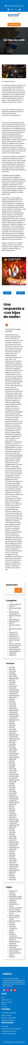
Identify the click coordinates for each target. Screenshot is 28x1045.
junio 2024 (12, 701)
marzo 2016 (12, 836)
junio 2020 (12, 742)
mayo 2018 (12, 787)
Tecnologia (12, 647)
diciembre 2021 (13, 714)
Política (11, 632)
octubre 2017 (13, 800)
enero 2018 (12, 795)
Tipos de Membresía (15, 949)
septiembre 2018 (14, 780)
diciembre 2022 (13, 710)
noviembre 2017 (14, 799)
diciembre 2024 (14, 690)
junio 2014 (12, 876)
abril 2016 (12, 834)
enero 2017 (12, 817)
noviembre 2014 (14, 866)
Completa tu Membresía (13, 901)
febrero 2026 (13, 677)
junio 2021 (12, 723)
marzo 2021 (12, 729)
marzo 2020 (12, 748)
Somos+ (7, 973)
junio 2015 (12, 853)
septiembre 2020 (14, 738)
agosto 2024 (13, 697)
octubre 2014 (13, 868)
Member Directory (14, 921)
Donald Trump (13, 619)
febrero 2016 (13, 838)
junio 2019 (12, 763)
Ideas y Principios (14, 915)
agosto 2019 (12, 759)
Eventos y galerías (14, 910)
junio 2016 (12, 830)
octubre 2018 (13, 778)
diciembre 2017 (13, 797)
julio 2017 (11, 806)
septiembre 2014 (14, 870)
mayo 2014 (12, 877)
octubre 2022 (13, 712)
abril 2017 (12, 812)
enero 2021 (12, 733)
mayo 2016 (12, 832)
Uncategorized (13, 651)
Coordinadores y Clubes (8, 1013)
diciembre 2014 (13, 864)
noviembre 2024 (14, 692)
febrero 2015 (13, 861)
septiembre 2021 (14, 720)
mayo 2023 (12, 705)
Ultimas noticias (14, 649)
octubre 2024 (13, 693)
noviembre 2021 (14, 716)
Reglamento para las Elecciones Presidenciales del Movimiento (15, 940)
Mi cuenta (12, 923)
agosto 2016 (12, 827)
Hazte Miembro (14, 24)
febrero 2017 (13, 815)
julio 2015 (11, 851)
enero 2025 (12, 688)
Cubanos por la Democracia (13, 613)
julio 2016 (11, 829)
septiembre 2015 (14, 847)
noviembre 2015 (14, 844)
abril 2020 (12, 746)
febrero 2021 (13, 731)
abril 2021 (12, 727)
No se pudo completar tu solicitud (13, 928)
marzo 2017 (12, 814)
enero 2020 (12, 752)
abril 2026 (12, 673)
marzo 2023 (12, 707)
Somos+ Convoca (14, 640)
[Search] (18, 590)
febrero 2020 (13, 750)
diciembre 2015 (13, 842)
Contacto (12, 956)
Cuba (10, 606)
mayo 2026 (12, 671)
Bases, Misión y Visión (15, 896)
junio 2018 (12, 785)
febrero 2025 (13, 686)
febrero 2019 (13, 770)
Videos (11, 653)
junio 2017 (12, 808)
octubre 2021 (13, 718)
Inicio (3, 997)
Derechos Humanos (15, 615)
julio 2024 (12, 699)
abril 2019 (12, 767)
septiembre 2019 (14, 757)
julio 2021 (11, 722)
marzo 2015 (12, 859)
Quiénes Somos (6, 1000)
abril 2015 (12, 857)
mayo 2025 (12, 682)
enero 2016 (12, 840)
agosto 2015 (12, 849)
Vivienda (11, 655)
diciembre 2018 (13, 774)
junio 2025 (12, 680)
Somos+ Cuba (13, 644)
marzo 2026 (12, 675)
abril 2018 (12, 789)
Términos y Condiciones (8, 1034)
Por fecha (12, 634)
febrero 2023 (13, 708)
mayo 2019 (12, 765)
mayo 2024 (12, 703)
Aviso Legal (12, 894)
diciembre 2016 (13, 819)
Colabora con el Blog (15, 898)
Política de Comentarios (13, 935)
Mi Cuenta (12, 925)
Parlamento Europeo (15, 629)
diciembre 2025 (14, 678)
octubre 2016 (13, 823)
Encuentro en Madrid (15, 908)
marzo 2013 (12, 879)
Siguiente (20, 293)
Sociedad (12, 636)
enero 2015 (12, 862)
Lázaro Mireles (13, 621)
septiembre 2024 (14, 695)
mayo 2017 (12, 810)
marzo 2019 (12, 769)
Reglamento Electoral (8, 1020)
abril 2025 (12, 684)
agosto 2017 (12, 804)
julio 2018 (11, 784)
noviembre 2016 (14, 821)
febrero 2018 (13, 793)
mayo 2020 (12, 744)
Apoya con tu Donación (13, 892)
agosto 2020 (13, 740)
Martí (10, 623)
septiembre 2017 (14, 802)
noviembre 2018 (14, 776)
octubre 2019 (13, 755)
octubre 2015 (13, 846)
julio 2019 (11, 761)
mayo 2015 (12, 855)
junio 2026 (12, 669)
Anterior (7, 293)
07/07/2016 (8, 331)
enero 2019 (12, 772)
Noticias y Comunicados (8, 1018)
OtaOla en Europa (14, 625)
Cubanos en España (15, 608)
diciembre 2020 (14, 735)
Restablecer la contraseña (13, 946)
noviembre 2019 (14, 754)
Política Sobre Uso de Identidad (10, 1029)
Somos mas (12, 638)
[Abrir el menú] (14, 20)
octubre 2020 (13, 737)
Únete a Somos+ (14, 951)
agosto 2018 (12, 782)
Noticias (11, 932)
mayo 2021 (12, 725)
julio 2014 (11, 874)
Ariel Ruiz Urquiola (14, 604)
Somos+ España (14, 645)
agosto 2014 (12, 872)
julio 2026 (12, 667)
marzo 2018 (12, 791)
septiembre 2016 (14, 825)
